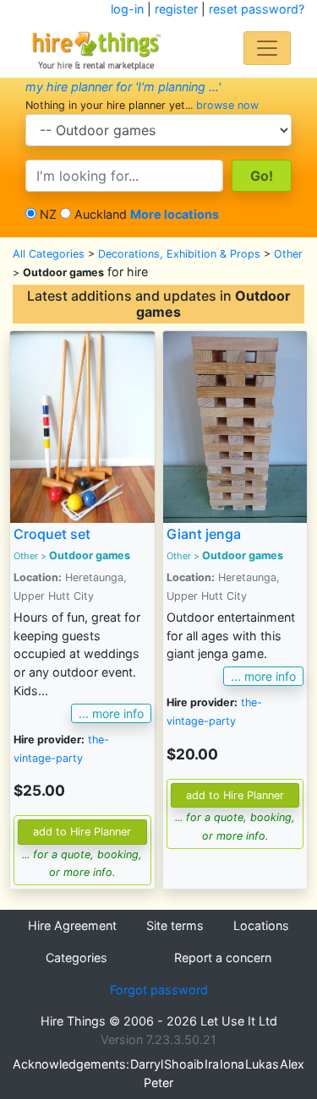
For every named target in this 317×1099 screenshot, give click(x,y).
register (176, 9)
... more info (111, 713)
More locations (174, 214)
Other (288, 254)
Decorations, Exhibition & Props (179, 254)
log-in (127, 9)
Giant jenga (204, 533)
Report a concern (222, 957)
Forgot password (159, 989)
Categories (76, 957)
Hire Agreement (72, 925)
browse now (227, 105)
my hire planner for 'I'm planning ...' (123, 86)
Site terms (175, 925)
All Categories (49, 254)
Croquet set (52, 533)
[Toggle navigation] (267, 48)
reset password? (256, 9)
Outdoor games (89, 555)
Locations (261, 925)
